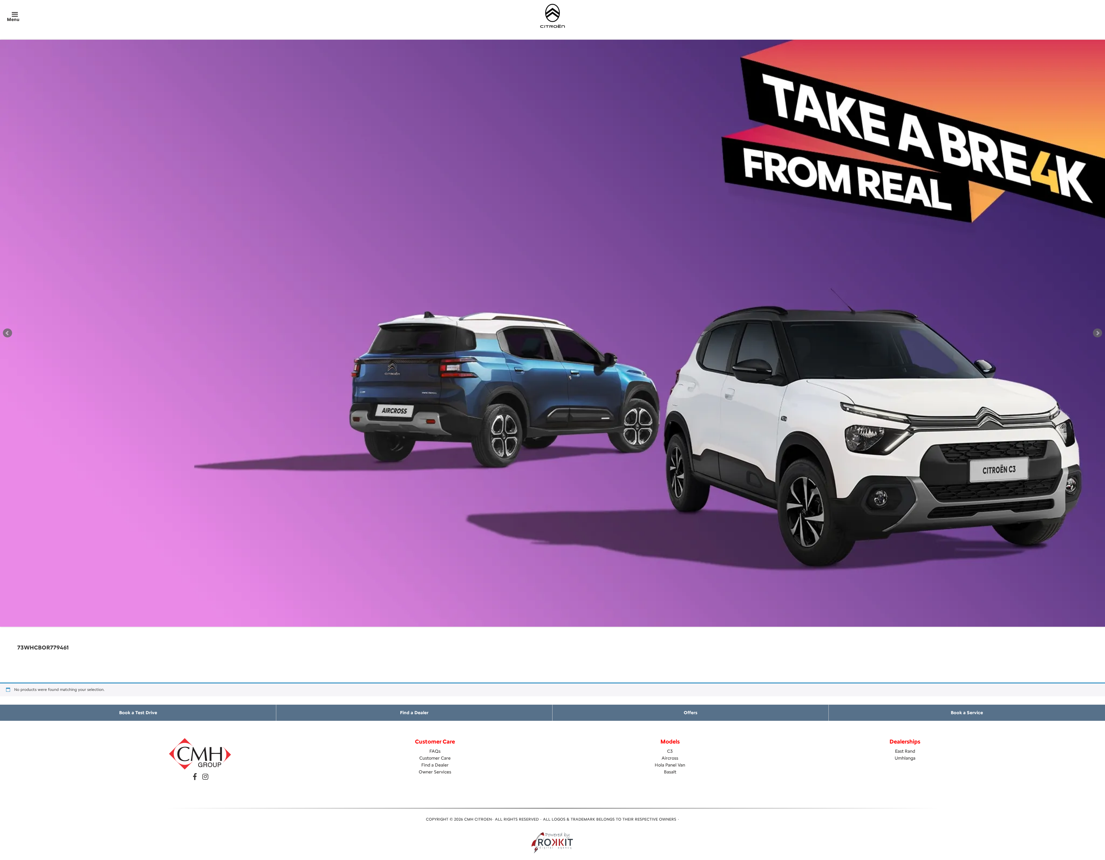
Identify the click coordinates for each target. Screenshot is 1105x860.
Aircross (670, 758)
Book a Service (967, 712)
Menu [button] (13, 19)
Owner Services (435, 772)
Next (1097, 333)
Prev (7, 333)
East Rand (905, 751)
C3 (670, 751)
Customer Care (435, 758)
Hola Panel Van (670, 765)
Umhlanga (905, 758)
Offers (690, 712)
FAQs (435, 751)
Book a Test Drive (138, 712)
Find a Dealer (414, 712)
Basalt (670, 772)
